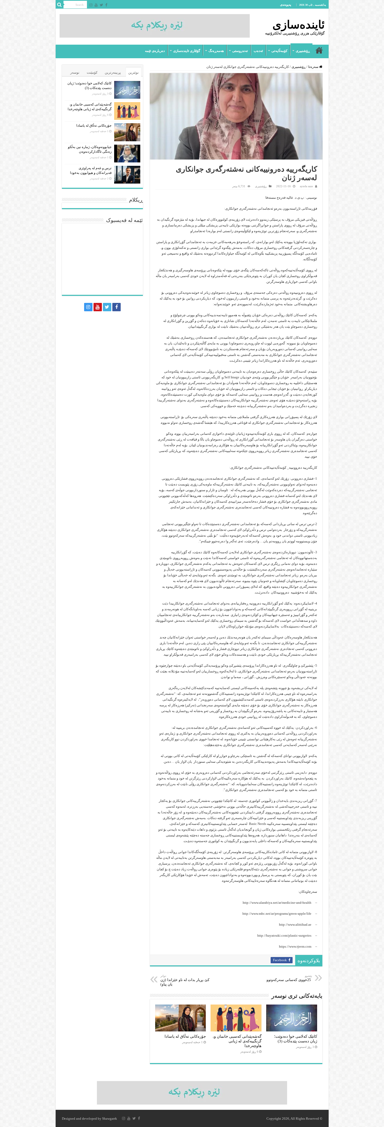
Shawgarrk (109, 1118)
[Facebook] (106, 5)
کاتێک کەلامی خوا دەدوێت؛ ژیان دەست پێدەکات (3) (295, 1038)
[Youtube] (96, 5)
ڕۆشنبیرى (303, 51)
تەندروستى (240, 51)
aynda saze (306, 186)
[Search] (59, 5)
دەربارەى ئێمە (155, 51)
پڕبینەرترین (113, 72)
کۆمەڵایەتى (279, 51)
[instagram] (91, 5)
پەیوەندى (285, 5)
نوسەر (74, 72)
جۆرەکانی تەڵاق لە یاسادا (185, 1036)
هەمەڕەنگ (216, 51)
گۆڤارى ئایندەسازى (186, 51)
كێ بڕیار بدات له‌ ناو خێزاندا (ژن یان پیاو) (185, 980)
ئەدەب (258, 51)
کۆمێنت (92, 72)
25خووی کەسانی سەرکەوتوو (289, 978)
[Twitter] (101, 5)
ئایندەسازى (298, 25)
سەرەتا (319, 50)
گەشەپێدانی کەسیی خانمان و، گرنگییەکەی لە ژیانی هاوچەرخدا (237, 1041)
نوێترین (133, 72)
